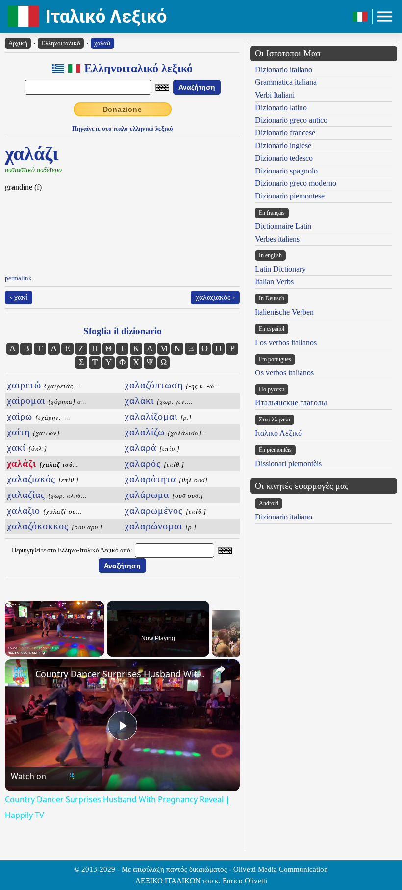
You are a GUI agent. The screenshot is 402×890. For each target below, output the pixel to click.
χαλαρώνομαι (161, 525)
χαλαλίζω (166, 431)
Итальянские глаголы (291, 402)
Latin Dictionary (280, 269)
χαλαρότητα (166, 478)
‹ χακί (18, 297)
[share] (220, 669)
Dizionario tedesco (284, 158)
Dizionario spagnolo (286, 171)
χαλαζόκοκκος (55, 525)
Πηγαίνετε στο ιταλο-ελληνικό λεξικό (122, 128)
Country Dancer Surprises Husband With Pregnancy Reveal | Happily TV (120, 674)
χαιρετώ (44, 384)
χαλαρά (152, 447)
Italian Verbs (274, 281)
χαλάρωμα (164, 494)
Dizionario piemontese (290, 196)
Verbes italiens (277, 239)
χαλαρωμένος (165, 510)
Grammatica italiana (286, 82)
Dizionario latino (281, 107)
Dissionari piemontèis (288, 463)
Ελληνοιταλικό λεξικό (138, 68)
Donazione (122, 109)
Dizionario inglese (283, 145)
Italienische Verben (284, 312)
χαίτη (33, 431)
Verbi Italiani (275, 95)
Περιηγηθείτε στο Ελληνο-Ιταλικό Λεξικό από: (72, 550)
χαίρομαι (47, 400)
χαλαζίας (47, 494)
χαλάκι (159, 400)
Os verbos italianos (284, 373)
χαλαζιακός (43, 478)
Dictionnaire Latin (283, 226)
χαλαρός (154, 463)
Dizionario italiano (283, 69)
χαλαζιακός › (215, 297)
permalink (18, 278)
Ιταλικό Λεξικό (106, 16)
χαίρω (39, 416)
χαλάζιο (44, 510)
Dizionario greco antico (291, 120)
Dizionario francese (285, 132)
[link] (20, 675)
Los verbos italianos (286, 342)
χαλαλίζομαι (158, 416)
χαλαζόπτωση (172, 384)
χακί (27, 447)
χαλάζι (102, 43)
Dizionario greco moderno (295, 183)
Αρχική (17, 43)
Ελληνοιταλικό (60, 43)
